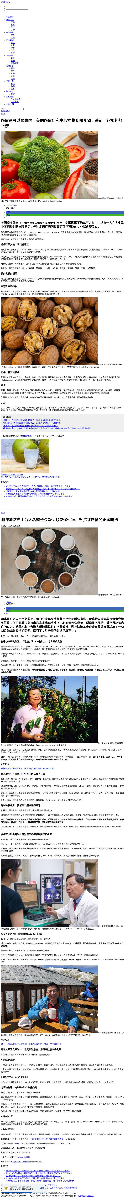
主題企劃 (10, 104)
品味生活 (10, 91)
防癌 (13, 35)
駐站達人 (15, 102)
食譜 (13, 53)
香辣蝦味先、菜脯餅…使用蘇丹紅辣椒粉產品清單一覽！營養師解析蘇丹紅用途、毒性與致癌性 (46, 428)
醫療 (13, 25)
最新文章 (10, 17)
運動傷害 (15, 63)
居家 (13, 94)
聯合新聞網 (12, 205)
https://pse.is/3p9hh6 (22, 1157)
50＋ (9, 602)
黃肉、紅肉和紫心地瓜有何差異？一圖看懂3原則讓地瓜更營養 (31, 420)
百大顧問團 (16, 99)
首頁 (3, 111)
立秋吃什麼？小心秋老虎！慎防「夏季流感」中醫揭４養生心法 (33, 1176)
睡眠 (13, 79)
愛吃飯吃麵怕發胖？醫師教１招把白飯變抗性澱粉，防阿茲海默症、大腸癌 (38, 486)
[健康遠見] (6, 2)
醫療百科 (10, 20)
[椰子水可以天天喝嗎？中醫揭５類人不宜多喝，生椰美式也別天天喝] (62, 456)
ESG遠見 (53, 1188)
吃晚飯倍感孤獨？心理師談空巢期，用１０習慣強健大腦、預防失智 (35, 1178)
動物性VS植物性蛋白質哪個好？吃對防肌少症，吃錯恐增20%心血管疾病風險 (39, 496)
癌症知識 (10, 32)
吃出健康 (10, 40)
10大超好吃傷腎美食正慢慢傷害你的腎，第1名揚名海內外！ (30, 426)
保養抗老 (10, 81)
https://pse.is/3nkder (20, 1162)
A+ (7, 217)
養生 (13, 43)
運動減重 (10, 55)
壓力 (13, 71)
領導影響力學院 (70, 1188)
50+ (60, 1188)
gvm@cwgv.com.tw (86, 1196)
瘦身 (13, 61)
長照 (13, 27)
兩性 (13, 68)
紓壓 (13, 76)
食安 (13, 50)
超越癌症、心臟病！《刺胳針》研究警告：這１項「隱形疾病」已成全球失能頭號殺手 (43, 489)
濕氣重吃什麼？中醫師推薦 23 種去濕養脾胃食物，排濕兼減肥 (33, 491)
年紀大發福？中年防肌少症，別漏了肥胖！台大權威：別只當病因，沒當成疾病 (40, 1181)
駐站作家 (10, 97)
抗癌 (13, 38)
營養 (13, 48)
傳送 (8, 215)
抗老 (13, 89)
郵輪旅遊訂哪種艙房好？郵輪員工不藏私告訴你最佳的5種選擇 (31, 423)
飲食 (13, 45)
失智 (13, 30)
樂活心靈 (10, 66)
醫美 (13, 84)
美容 (13, 86)
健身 (13, 58)
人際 (13, 73)
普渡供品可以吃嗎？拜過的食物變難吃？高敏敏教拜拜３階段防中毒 (35, 494)
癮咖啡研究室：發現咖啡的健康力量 (47, 1139)
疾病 (13, 22)
